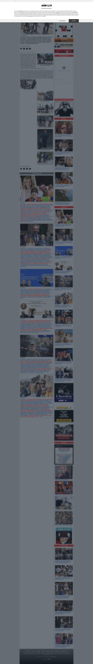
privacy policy (30, 16)
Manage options (62, 20)
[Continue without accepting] (15, 1)
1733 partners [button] (20, 10)
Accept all (74, 20)
